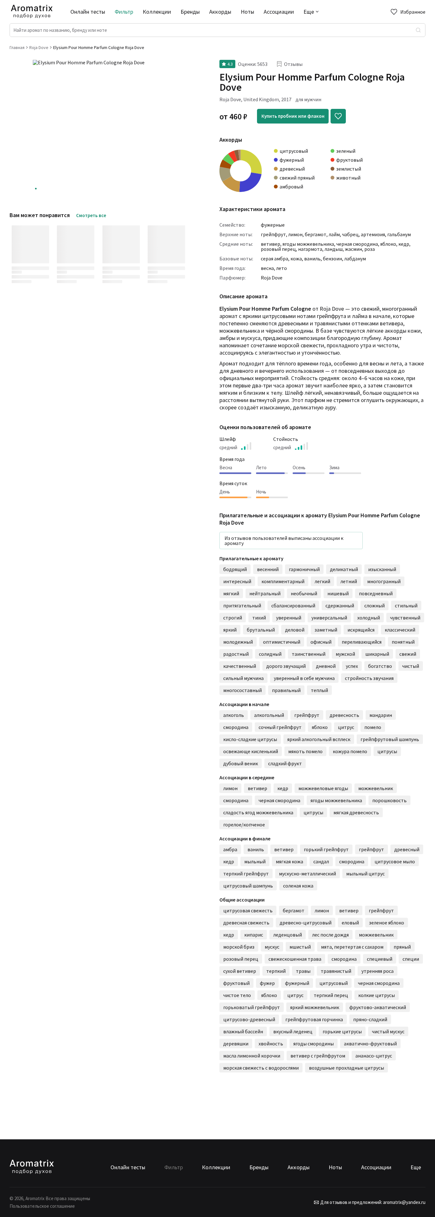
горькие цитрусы (342, 1031)
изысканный (382, 569)
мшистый (300, 947)
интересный (237, 581)
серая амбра (274, 258)
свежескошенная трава (294, 959)
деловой (294, 629)
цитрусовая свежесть (248, 910)
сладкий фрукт (285, 763)
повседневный (376, 593)
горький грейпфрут (326, 849)
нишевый (338, 593)
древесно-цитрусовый (306, 922)
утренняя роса (377, 971)
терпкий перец (331, 995)
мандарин (380, 715)
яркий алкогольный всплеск (318, 739)
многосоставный (242, 690)
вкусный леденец (292, 1031)
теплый (319, 690)
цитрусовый (333, 983)
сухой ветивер (239, 971)
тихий (259, 617)
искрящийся (360, 629)
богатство (380, 666)
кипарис (253, 934)
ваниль (312, 258)
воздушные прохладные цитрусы (346, 1068)
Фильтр (124, 11)
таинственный (308, 654)
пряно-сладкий (370, 1019)
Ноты (247, 11)
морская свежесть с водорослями (261, 1068)
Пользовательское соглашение (42, 1206)
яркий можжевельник (314, 1007)
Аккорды (220, 11)
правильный (286, 690)
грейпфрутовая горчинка (314, 1019)
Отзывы (293, 64)
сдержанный (339, 605)
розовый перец (278, 249)
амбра (230, 849)
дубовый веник (240, 763)
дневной (326, 666)
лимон (295, 234)
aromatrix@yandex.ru (403, 1202)
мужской (345, 654)
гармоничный (304, 569)
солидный (270, 654)
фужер (267, 983)
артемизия (373, 234)
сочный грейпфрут (280, 727)
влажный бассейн (243, 1031)
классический (400, 629)
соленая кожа (298, 885)
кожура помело (350, 751)
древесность (344, 715)
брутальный (261, 629)
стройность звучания (369, 678)
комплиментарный (282, 581)
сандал (321, 861)
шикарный (377, 654)
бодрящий (235, 569)
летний (348, 581)
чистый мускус (388, 1031)
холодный (368, 617)
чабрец (350, 234)
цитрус (346, 727)
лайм (334, 234)
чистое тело (237, 995)
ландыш (333, 249)
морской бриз (238, 947)
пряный (402, 947)
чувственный (405, 617)
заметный (326, 629)
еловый (350, 922)
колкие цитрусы (376, 995)
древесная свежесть (246, 922)
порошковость (389, 800)
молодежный (238, 642)
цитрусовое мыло (394, 861)
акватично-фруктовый (370, 1043)
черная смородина (357, 244)
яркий (230, 629)
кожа (296, 258)
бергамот (315, 234)
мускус (272, 947)
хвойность (271, 1043)
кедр (403, 244)
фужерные (273, 225)
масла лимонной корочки (251, 1055)
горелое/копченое (244, 824)
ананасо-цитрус (373, 1055)
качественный (239, 666)
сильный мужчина (243, 678)
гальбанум (399, 234)
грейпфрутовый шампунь (389, 739)
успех (352, 666)
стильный (406, 605)
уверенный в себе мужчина (304, 678)
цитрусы (387, 751)
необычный (304, 593)
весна (267, 268)
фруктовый (236, 983)
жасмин (353, 249)
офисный (321, 642)
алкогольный (269, 715)
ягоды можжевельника (308, 244)
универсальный (329, 617)
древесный (406, 849)
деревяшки (235, 1043)
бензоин (332, 258)
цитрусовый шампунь (248, 885)
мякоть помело (305, 751)
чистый (410, 666)
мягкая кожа (289, 861)
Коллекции (157, 11)
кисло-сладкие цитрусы (250, 739)
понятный (403, 642)
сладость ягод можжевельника (258, 812)
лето (281, 268)
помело (372, 727)
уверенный (288, 617)
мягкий (231, 593)
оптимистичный (281, 642)
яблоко (388, 244)
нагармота (310, 249)
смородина (235, 727)
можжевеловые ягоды (323, 788)
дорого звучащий (286, 666)
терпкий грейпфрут (246, 873)
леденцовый (287, 934)
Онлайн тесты (87, 11)
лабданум (355, 258)
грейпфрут (273, 234)
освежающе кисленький (250, 751)
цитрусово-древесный (249, 1019)
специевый (379, 959)
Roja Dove (271, 277)
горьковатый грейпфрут (251, 1007)
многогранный (384, 581)
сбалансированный (293, 605)
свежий (407, 654)
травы (303, 971)
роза (369, 249)
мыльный (255, 861)
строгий (232, 617)
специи (411, 959)
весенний (268, 569)
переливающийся (362, 642)
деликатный (344, 569)
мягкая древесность (356, 812)
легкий (322, 581)
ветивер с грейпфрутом (317, 1055)
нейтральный (265, 593)
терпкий (276, 971)
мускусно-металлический (307, 873)
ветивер (270, 244)
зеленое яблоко (386, 922)
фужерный (297, 983)
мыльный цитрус (365, 873)
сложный (374, 605)
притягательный (242, 605)
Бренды (190, 11)
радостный (236, 654)
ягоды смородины (313, 1043)
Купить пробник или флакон (292, 116)
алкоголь (233, 715)
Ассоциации (279, 11)
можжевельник (375, 788)
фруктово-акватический (377, 1007)
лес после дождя (330, 934)
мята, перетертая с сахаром (352, 947)
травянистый (336, 971)
